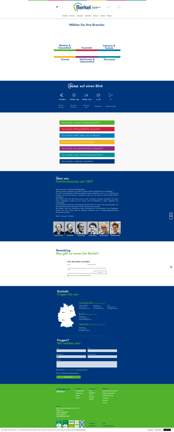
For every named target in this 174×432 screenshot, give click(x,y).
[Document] (118, 7)
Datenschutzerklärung (81, 430)
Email (68, 269)
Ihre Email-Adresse (92, 354)
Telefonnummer (59, 354)
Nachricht (58, 360)
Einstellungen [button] (151, 430)
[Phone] (171, 214)
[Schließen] (172, 430)
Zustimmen (167, 430)
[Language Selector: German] (57, 7)
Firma (57, 348)
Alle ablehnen (159, 430)
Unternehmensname (91, 264)
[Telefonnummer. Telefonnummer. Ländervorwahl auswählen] (58, 356)
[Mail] (171, 217)
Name (69, 264)
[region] (65, 41)
